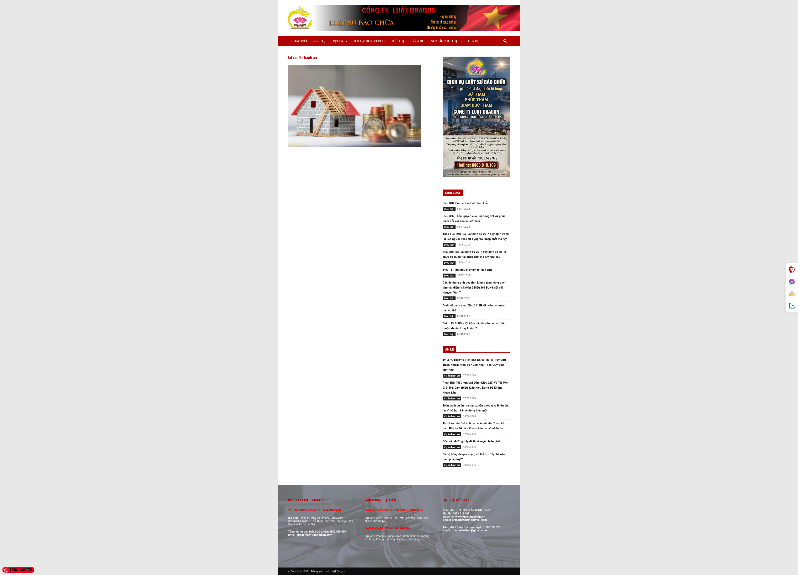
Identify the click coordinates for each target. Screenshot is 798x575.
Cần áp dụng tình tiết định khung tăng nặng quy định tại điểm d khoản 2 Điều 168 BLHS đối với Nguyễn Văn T (474, 287)
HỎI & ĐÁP (418, 41)
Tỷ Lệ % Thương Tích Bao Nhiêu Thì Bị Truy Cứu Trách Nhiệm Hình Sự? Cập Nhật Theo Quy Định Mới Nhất (474, 365)
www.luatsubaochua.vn (470, 516)
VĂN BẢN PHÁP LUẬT (445, 41)
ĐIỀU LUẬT (399, 41)
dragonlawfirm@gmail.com (314, 535)
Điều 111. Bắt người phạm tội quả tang (468, 269)
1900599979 (20, 570)
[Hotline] (792, 269)
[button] (505, 41)
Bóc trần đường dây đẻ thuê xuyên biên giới (471, 441)
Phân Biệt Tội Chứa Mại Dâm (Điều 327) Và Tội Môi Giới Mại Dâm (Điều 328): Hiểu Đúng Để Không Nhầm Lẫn (475, 387)
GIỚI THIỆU (320, 41)
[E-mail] (792, 294)
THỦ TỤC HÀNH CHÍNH (368, 41)
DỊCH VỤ (338, 41)
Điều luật (449, 209)
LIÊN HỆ (473, 41)
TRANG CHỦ (299, 41)
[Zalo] (792, 306)
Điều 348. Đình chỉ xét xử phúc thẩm (466, 203)
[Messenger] (792, 282)
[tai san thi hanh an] (354, 145)
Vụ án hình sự (452, 375)
